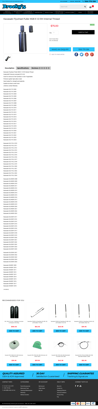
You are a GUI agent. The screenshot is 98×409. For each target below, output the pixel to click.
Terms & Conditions (61, 392)
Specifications (23, 68)
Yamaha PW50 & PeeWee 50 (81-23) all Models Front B (61, 322)
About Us (59, 386)
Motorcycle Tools (25, 388)
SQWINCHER (38, 12)
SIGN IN (72, 1)
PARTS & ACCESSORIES (7, 12)
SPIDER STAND (69, 12)
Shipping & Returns (61, 390)
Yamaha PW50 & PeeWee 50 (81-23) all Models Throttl (37, 322)
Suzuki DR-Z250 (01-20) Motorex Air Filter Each (14, 355)
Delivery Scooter (90, 12)
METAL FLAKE (49, 12)
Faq (58, 396)
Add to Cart (83, 32)
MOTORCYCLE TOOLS (18, 12)
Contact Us (59, 388)
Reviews (35, 68)
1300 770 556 (90, 1)
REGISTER (77, 1)
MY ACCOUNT (64, 1)
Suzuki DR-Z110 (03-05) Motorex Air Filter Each (37, 355)
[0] (90, 7)
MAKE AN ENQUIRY (60, 49)
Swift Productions (23, 407)
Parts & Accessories (25, 386)
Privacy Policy (60, 394)
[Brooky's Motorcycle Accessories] (14, 7)
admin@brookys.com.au (9, 390)
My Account (41, 386)
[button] (56, 54)
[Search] (85, 7)
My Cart (40, 390)
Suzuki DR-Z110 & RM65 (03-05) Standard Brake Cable (84, 355)
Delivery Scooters (25, 394)
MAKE (80, 12)
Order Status (42, 388)
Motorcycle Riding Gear (59, 12)
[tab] (9, 68)
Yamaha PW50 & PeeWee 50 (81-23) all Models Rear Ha (84, 322)
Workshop (23, 392)
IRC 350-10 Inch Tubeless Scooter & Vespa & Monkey (14, 322)
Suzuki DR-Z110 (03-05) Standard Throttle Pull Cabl (61, 355)
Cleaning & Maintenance (26, 390)
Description (9, 68)
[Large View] (8, 59)
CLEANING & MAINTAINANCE (28, 12)
